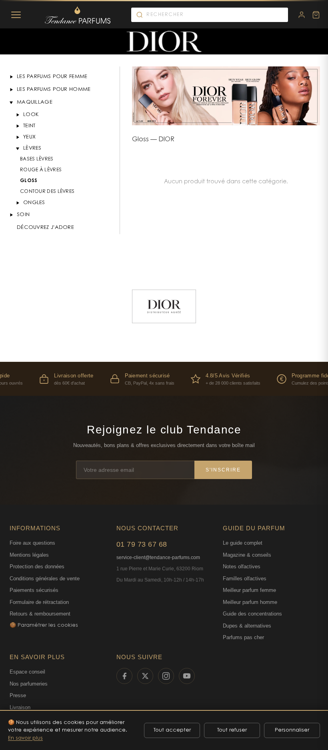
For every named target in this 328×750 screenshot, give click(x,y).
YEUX (29, 137)
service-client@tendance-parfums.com (158, 557)
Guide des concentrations (252, 614)
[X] (145, 676)
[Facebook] (124, 676)
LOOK (31, 114)
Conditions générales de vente (45, 579)
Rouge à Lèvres (41, 170)
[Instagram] (166, 676)
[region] (164, 379)
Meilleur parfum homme (250, 602)
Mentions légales (29, 555)
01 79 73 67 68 (141, 544)
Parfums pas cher (243, 637)
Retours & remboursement (40, 614)
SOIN (23, 214)
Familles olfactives (244, 579)
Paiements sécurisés (34, 590)
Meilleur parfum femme (249, 590)
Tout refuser (232, 730)
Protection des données (37, 567)
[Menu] (16, 14)
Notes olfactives (241, 567)
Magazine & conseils (247, 555)
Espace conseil (27, 672)
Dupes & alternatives (247, 626)
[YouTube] (187, 676)
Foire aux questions (32, 543)
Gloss (29, 180)
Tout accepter (172, 730)
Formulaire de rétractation (39, 602)
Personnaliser (292, 730)
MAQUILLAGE (34, 102)
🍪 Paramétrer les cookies (44, 625)
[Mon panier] (316, 15)
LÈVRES (32, 148)
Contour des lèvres (47, 191)
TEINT (29, 125)
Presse (18, 695)
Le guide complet (242, 543)
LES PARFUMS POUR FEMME (52, 76)
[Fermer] (11, 102)
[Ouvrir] (11, 77)
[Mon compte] (302, 15)
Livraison (20, 707)
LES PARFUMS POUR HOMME (54, 89)
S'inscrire (223, 470)
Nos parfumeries (29, 684)
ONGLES (34, 202)
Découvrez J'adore (45, 227)
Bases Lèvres (37, 159)
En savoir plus (25, 738)
